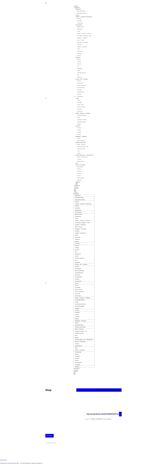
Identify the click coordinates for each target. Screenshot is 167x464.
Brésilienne (80, 29)
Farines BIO (80, 83)
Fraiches (79, 127)
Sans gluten (80, 96)
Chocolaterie (79, 25)
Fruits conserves (81, 107)
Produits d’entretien (81, 142)
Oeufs (78, 70)
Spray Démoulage (81, 121)
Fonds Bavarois (81, 87)
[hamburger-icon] (45, 98)
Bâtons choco (80, 26)
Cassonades (80, 166)
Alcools (77, 15)
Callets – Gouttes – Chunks (84, 33)
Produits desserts (81, 72)
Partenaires (77, 185)
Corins (78, 100)
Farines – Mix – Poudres (82, 79)
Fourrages (79, 102)
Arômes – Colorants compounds (84, 16)
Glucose (79, 173)
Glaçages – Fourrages (82, 42)
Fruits (77, 98)
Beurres (79, 59)
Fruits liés (79, 109)
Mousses (79, 44)
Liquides (79, 132)
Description (49, 435)
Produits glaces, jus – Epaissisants (85, 155)
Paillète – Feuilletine (82, 46)
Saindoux (79, 77)
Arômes (79, 18)
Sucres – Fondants (80, 164)
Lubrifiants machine (82, 119)
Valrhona (79, 53)
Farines (79, 81)
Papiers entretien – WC (83, 146)
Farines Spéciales (81, 85)
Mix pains (79, 90)
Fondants (79, 171)
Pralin (78, 49)
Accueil (76, 6)
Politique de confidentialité (7, 463)
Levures (78, 126)
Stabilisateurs (80, 161)
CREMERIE (85, 390)
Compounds (80, 23)
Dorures (79, 64)
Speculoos (79, 51)
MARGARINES (92, 390)
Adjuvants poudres (82, 13)
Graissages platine (81, 115)
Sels (77, 163)
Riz (78, 75)
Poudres (79, 94)
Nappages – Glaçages (81, 136)
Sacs (78, 151)
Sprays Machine (81, 140)
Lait (78, 66)
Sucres (79, 175)
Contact (76, 188)
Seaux (78, 138)
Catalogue (76, 7)
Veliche (79, 55)
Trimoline (79, 180)
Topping (78, 182)
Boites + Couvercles (82, 157)
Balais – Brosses (81, 144)
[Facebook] (83, 461)
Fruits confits (80, 104)
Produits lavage (81, 148)
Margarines (80, 68)
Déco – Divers (80, 40)
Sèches (79, 134)
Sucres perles (80, 177)
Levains (79, 130)
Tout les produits (107, 419)
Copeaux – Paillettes (82, 38)
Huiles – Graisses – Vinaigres (83, 113)
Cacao (78, 31)
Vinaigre (79, 124)
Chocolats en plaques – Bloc (84, 35)
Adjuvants (78, 9)
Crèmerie (78, 57)
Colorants (79, 20)
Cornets (79, 159)
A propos (76, 187)
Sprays (79, 153)
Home (79, 390)
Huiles (78, 117)
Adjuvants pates (81, 11)
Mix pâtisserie (80, 92)
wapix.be (40, 463)
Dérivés (79, 169)
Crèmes (79, 61)
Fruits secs (80, 111)
